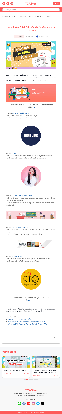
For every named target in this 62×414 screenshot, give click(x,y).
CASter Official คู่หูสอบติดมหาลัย (23, 196)
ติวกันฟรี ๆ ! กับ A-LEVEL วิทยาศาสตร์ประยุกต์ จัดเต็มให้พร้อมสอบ (27, 322)
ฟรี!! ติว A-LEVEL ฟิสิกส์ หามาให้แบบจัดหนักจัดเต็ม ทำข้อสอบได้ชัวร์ (27, 324)
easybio (14, 153)
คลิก (35, 107)
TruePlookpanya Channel (20, 227)
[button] (56, 3)
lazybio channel (17, 256)
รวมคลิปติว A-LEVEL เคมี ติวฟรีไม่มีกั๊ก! (19, 319)
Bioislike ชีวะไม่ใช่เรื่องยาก (20, 113)
